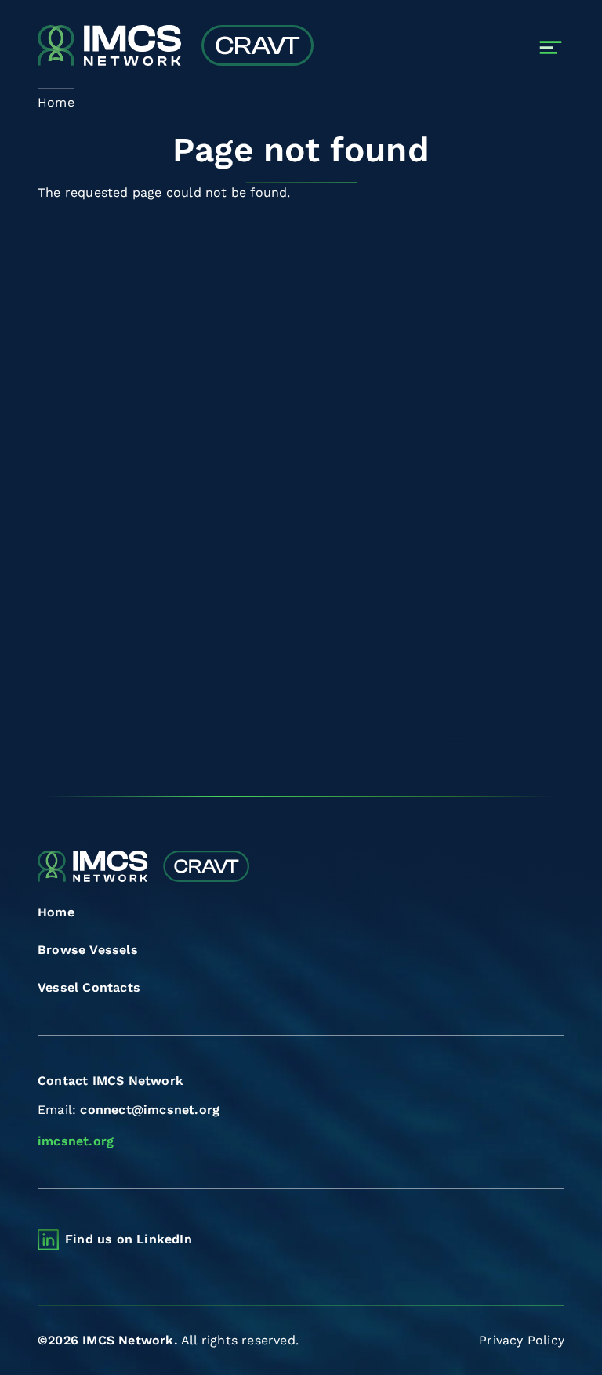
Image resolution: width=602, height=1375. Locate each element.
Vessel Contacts (89, 987)
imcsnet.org (76, 1141)
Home (56, 912)
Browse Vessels (88, 949)
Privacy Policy (521, 1340)
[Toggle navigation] (550, 47)
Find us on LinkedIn (128, 1239)
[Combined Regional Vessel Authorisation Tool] (176, 47)
